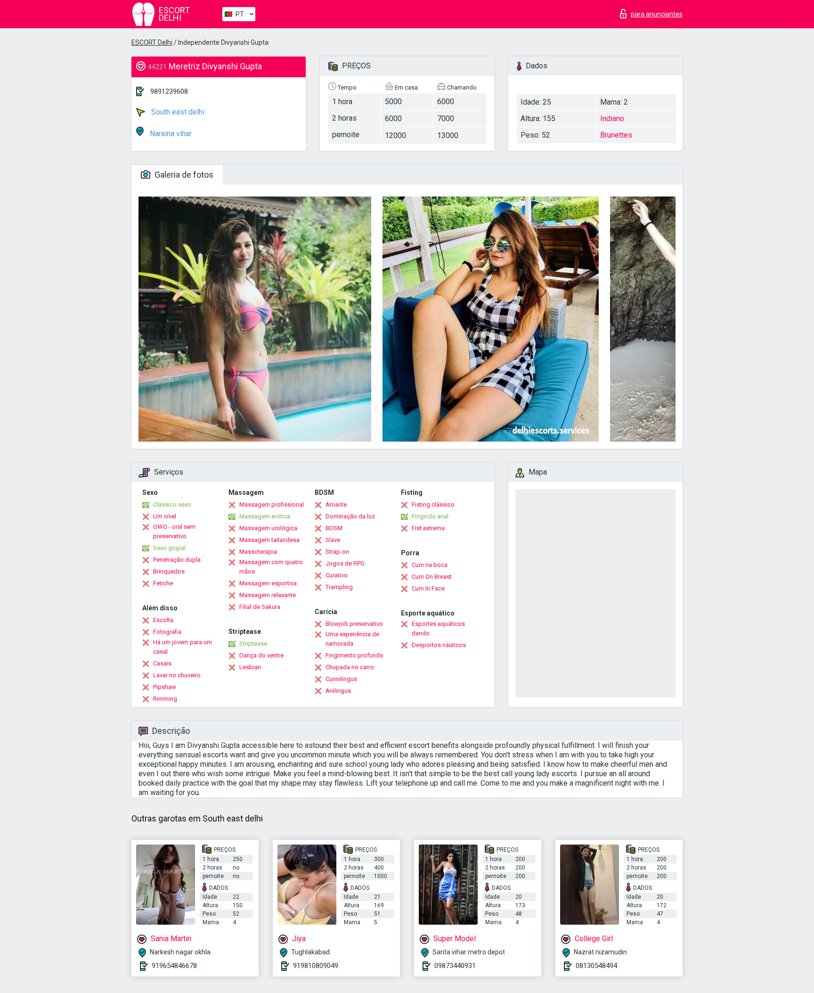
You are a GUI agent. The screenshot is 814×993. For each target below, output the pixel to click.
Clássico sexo (172, 504)
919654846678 (174, 965)
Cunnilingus (341, 678)
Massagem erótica (264, 516)
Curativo (337, 575)
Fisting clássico (433, 504)
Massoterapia (258, 551)
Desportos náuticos (439, 644)
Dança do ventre (261, 655)
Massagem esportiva (268, 583)
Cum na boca (430, 564)
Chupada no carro (350, 667)
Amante (336, 504)
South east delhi (176, 111)
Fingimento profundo (354, 655)
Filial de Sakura (259, 606)
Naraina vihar (170, 133)
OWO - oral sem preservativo (174, 531)
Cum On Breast (432, 576)
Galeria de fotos (183, 175)
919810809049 (315, 965)
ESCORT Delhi (151, 42)
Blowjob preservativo (354, 623)
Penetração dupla (177, 559)
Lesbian (250, 667)
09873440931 (455, 965)
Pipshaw (164, 686)
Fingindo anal (430, 516)
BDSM (334, 528)
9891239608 (169, 91)
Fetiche (163, 583)
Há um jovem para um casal (182, 647)
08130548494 (596, 965)
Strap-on (337, 551)
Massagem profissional (271, 504)
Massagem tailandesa (269, 539)
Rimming (165, 698)
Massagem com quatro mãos (271, 566)
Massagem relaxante (267, 595)
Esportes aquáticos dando (438, 628)
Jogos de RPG (345, 563)
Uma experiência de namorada (352, 639)
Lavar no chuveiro (177, 675)
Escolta (163, 620)
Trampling (339, 587)
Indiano (612, 118)
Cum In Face (428, 588)
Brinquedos (169, 571)
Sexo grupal (169, 547)
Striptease (253, 643)
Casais (162, 663)
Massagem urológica (268, 528)
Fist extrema (428, 528)
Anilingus (338, 690)
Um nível (164, 516)
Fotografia (167, 631)
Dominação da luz (350, 516)
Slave (333, 539)
